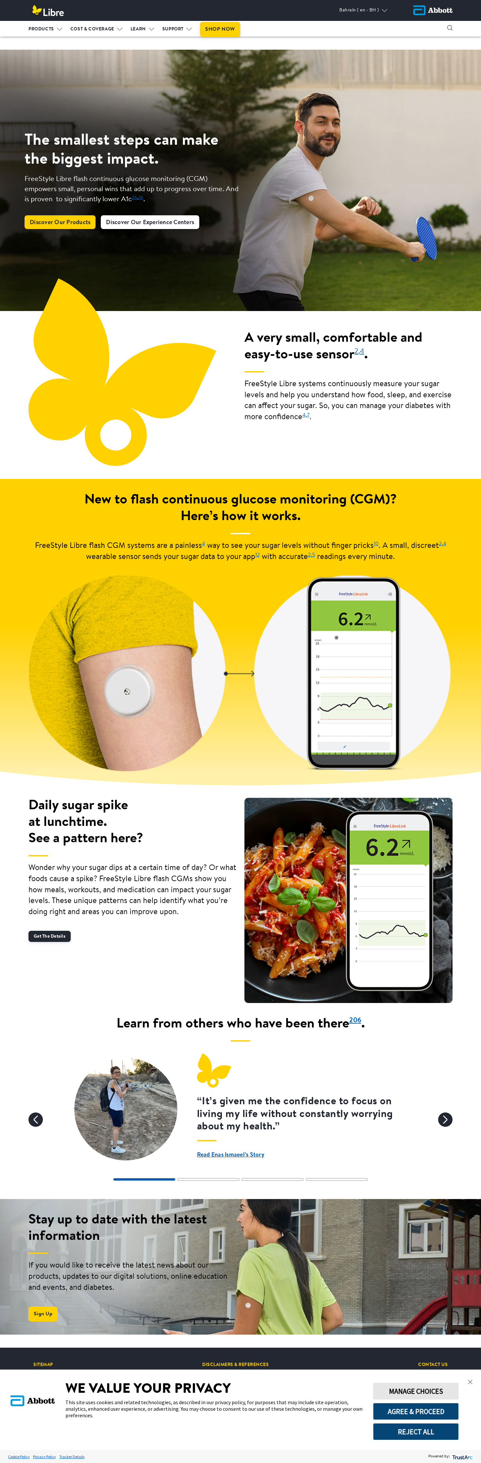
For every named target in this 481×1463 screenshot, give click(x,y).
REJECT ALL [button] (416, 1431)
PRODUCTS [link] (41, 29)
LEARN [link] (138, 29)
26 (134, 197)
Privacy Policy (44, 1456)
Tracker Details (71, 1456)
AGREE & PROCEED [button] (416, 1411)
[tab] (144, 1179)
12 (257, 555)
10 (376, 544)
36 (140, 197)
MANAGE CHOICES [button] (416, 1391)
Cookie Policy (19, 1456)
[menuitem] (45, 28)
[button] (450, 27)
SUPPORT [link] (173, 29)
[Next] (445, 1119)
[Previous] (35, 1119)
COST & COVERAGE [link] (92, 29)
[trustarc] (462, 1456)
